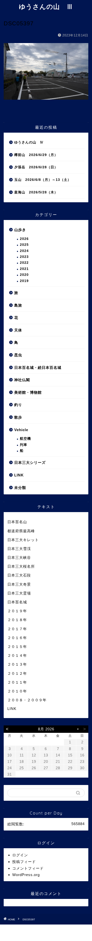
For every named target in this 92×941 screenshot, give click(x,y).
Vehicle (21, 430)
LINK (19, 475)
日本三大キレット (23, 540)
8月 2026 (46, 729)
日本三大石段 (19, 575)
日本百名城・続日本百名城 (37, 367)
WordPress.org (26, 875)
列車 (23, 445)
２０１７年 (17, 629)
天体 (18, 330)
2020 (24, 275)
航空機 (25, 438)
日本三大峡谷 (19, 557)
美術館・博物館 (28, 392)
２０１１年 (17, 682)
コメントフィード (28, 868)
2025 (24, 245)
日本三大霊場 (19, 593)
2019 (24, 281)
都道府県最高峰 (21, 531)
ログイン (20, 855)
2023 (24, 257)
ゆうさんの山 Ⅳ (29, 142)
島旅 (18, 305)
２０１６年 (17, 638)
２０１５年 (17, 646)
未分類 (20, 488)
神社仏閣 (22, 380)
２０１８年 (17, 620)
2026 (24, 239)
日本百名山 (17, 522)
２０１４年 (17, 655)
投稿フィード (24, 862)
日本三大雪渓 (19, 549)
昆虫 (18, 355)
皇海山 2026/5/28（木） (36, 192)
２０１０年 (17, 691)
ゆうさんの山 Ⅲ (46, 6)
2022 (24, 263)
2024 (24, 251)
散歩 (18, 417)
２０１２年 (17, 673)
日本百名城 (17, 602)
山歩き (20, 230)
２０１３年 (17, 664)
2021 (24, 269)
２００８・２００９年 (27, 700)
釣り (18, 405)
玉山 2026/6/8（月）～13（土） (42, 180)
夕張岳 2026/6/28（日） (36, 167)
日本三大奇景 (19, 584)
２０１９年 (17, 611)
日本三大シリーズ (30, 462)
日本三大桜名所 (21, 566)
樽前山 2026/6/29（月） (36, 155)
